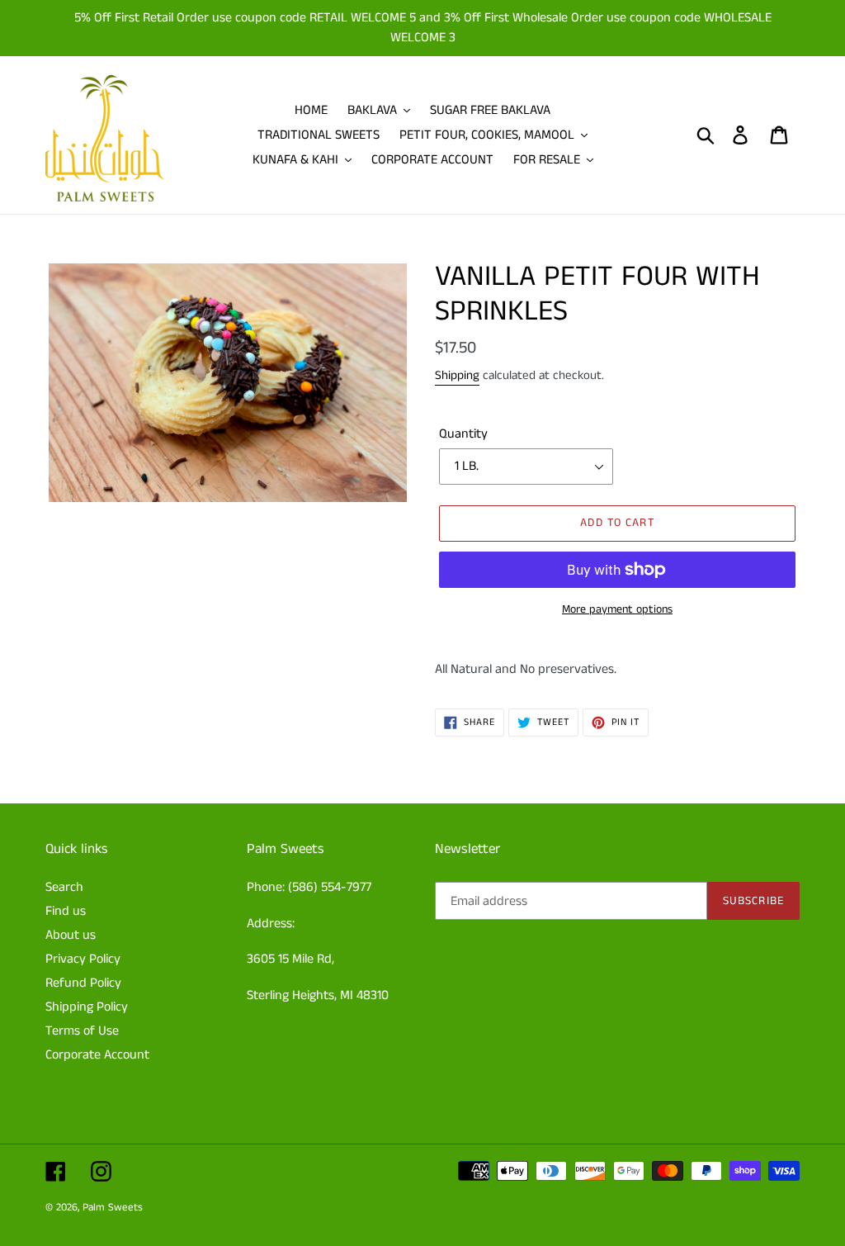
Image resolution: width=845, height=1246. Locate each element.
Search (64, 887)
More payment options (617, 609)
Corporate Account (97, 1054)
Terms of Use (82, 1030)
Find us (65, 911)
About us (70, 935)
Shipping (457, 375)
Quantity (463, 433)
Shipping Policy (86, 1006)
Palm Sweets (113, 1207)
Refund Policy (83, 983)
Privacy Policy (82, 959)
